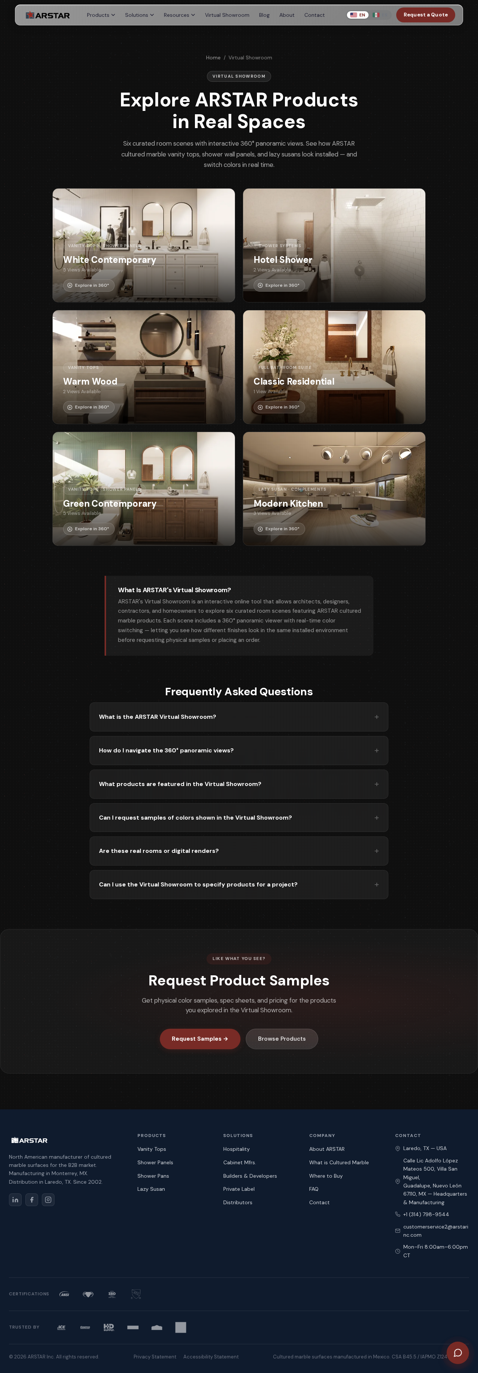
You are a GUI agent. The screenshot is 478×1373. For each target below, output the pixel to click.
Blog (264, 15)
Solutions (136, 15)
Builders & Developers (250, 1175)
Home (213, 58)
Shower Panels (155, 1162)
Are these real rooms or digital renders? (159, 851)
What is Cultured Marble (339, 1162)
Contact (314, 15)
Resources (176, 15)
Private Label (239, 1189)
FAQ (314, 1189)
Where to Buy (326, 1175)
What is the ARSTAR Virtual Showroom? (157, 717)
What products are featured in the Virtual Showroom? (180, 784)
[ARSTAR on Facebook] (31, 1199)
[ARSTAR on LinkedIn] (15, 1199)
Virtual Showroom (227, 15)
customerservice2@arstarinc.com (435, 1230)
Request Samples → (200, 1039)
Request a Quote (426, 15)
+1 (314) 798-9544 (426, 1214)
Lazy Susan (151, 1189)
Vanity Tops (151, 1149)
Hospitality (236, 1149)
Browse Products (282, 1039)
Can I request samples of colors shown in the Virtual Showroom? (195, 817)
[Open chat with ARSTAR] (458, 1353)
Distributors (237, 1202)
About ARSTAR (327, 1149)
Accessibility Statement (211, 1357)
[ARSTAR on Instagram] (48, 1199)
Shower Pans (153, 1175)
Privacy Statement (155, 1357)
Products (98, 15)
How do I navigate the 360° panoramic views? (166, 750)
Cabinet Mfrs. (239, 1162)
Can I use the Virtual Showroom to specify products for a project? (198, 884)
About (287, 15)
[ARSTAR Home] (47, 15)
